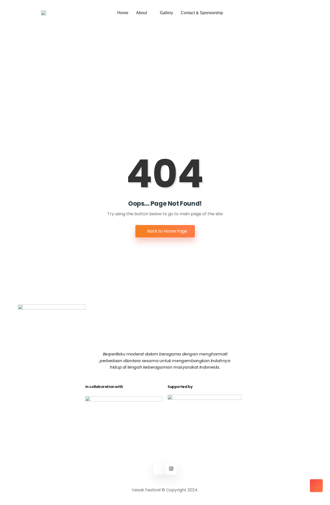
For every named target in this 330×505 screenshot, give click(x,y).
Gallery (166, 13)
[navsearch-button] (243, 11)
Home (122, 13)
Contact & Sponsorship (202, 13)
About (141, 13)
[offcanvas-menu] (261, 13)
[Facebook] (159, 469)
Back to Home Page (166, 231)
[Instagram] (171, 469)
